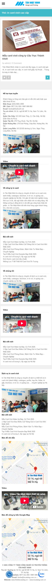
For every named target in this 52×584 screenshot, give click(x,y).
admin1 (8, 63)
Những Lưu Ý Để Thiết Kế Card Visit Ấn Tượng (20, 261)
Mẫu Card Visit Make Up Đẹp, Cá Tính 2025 (19, 242)
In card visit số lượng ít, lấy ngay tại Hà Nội (19, 257)
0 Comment (17, 63)
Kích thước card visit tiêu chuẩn (15, 259)
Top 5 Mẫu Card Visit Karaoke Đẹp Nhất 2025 (19, 254)
